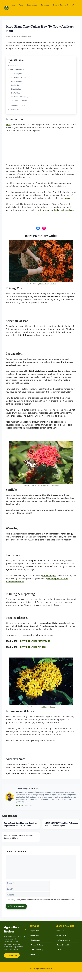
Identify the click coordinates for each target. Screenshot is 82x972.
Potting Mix (18, 74)
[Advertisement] (41, 149)
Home (13, 5)
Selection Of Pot (20, 77)
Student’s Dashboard (60, 5)
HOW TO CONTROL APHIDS (32, 647)
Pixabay (56, 485)
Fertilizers (17, 93)
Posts (21, 5)
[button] (73, 5)
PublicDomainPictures (43, 485)
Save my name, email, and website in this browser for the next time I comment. (41, 900)
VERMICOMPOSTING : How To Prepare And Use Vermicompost (61, 824)
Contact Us (45, 5)
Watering (17, 89)
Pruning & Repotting (21, 97)
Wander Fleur (43, 284)
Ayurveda (45, 210)
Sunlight (17, 85)
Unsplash (53, 284)
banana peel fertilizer (57, 578)
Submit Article (32, 5)
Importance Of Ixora (17, 105)
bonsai (67, 198)
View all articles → (24, 805)
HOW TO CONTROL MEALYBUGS (34, 641)
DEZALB (44, 707)
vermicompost (49, 575)
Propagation (18, 81)
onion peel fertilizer (15, 581)
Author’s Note (15, 109)
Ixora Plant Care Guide (18, 70)
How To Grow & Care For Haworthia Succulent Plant (19, 837)
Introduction (14, 66)
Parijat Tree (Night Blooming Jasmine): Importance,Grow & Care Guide (20, 824)
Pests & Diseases (20, 101)
